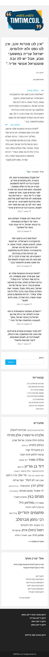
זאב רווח (40, 480)
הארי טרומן (40, 475)
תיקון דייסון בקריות (38, 618)
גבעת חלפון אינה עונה (32, 454)
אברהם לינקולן (18, 430)
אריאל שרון (18, 440)
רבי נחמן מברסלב (30, 519)
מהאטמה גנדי (13, 491)
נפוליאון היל (26, 502)
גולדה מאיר (36, 459)
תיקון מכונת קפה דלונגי (35, 585)
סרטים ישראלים (38, 402)
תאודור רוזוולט (21, 535)
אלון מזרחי (14, 435)
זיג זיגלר (30, 480)
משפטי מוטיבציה (38, 393)
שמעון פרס (38, 535)
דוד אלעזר (23, 460)
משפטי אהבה (39, 390)
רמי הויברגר (26, 525)
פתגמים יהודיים (38, 405)
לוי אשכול (39, 490)
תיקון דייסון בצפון (38, 624)
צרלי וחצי (13, 513)
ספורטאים (40, 399)
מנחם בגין (36, 496)
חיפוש (41, 357)
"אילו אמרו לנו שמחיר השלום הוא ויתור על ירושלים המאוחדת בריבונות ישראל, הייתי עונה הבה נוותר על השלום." (24, 223)
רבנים (41, 408)
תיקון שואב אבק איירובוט (35, 582)
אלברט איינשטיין (33, 435)
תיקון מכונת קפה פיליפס (35, 579)
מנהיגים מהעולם (37, 386)
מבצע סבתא (26, 490)
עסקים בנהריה (24, 597)
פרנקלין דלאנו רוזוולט (34, 507)
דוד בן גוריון (34, 466)
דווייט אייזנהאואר (38, 471)
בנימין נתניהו (36, 445)
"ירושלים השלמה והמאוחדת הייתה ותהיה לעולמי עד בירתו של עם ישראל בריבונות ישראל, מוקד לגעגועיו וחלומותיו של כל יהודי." (24, 316)
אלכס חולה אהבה (34, 440)
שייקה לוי (16, 530)
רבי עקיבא (39, 525)
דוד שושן (21, 467)
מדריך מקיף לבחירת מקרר (33, 567)
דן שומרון (17, 471)
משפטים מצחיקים (37, 396)
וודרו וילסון (11, 475)
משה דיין (40, 502)
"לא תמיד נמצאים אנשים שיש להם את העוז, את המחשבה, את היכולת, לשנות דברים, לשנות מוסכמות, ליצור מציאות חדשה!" (24, 336)
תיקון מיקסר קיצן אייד (36, 592)
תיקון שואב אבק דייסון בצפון (34, 614)
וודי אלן (22, 475)
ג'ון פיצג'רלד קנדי (34, 450)
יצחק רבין (36, 79)
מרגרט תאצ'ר (20, 496)
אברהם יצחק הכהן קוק (35, 430)
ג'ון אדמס (25, 445)
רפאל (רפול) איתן (33, 530)
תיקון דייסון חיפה (38, 621)
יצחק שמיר (25, 485)
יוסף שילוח (18, 480)
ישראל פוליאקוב (13, 486)
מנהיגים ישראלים (37, 383)
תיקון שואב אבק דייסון (36, 589)
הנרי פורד (31, 475)
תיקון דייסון (40, 576)
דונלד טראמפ (26, 471)
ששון (29, 535)
